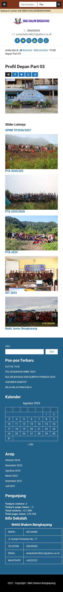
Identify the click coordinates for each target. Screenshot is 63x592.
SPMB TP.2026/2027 (18, 130)
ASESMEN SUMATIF (16, 382)
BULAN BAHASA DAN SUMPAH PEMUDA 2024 (30, 376)
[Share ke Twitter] (22, 74)
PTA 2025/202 (14, 171)
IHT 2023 (11, 293)
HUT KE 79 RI (12, 366)
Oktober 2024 (12, 460)
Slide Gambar (41, 50)
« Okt (30, 444)
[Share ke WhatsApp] (28, 74)
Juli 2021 (10, 486)
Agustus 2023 (12, 470)
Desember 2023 (13, 465)
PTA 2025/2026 (15, 211)
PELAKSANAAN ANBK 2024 (20, 371)
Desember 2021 (13, 481)
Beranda (27, 50)
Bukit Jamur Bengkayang (21, 328)
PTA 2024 (11, 252)
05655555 (33, 30)
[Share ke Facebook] (15, 74)
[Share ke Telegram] (35, 74)
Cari (7, 346)
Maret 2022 (11, 475)
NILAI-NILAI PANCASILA (18, 387)
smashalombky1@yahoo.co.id (33, 34)
